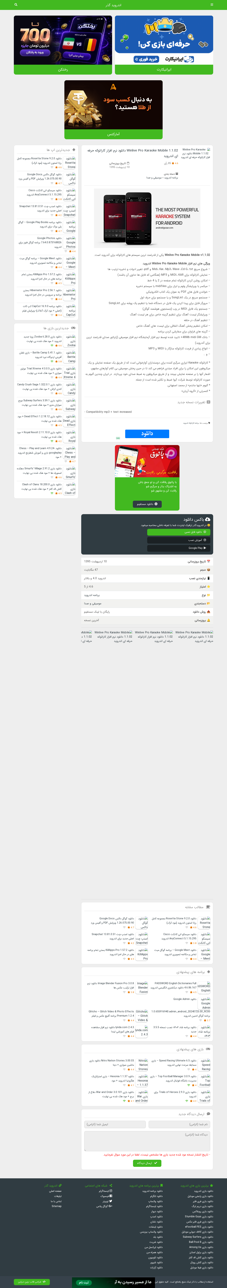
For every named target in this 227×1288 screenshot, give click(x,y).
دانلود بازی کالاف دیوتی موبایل (197, 1232)
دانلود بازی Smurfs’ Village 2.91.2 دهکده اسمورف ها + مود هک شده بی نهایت (39, 471)
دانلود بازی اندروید (203, 1191)
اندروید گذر (113, 5)
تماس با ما (56, 1201)
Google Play (196, 548)
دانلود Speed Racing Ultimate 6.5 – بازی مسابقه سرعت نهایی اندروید (173, 1063)
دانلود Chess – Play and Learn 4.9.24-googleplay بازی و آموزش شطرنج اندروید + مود (40, 452)
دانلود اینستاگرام (154, 1206)
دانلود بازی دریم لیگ (202, 1206)
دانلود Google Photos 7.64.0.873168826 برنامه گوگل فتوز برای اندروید (40, 242)
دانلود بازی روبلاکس (202, 1212)
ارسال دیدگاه (145, 1163)
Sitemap (57, 1206)
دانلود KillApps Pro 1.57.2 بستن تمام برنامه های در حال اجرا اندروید (110, 952)
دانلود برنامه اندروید (152, 1191)
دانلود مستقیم (145, 504)
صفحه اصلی (55, 1191)
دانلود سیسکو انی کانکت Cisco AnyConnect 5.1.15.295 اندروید (178, 936)
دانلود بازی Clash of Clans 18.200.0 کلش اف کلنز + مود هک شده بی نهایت (41, 487)
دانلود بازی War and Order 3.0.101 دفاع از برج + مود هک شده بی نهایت (111, 1094)
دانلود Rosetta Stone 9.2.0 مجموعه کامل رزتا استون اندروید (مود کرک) (174, 921)
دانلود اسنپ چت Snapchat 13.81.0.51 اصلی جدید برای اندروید (113, 936)
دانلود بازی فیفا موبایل (201, 1268)
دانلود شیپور (156, 1263)
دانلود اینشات (156, 1227)
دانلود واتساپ (155, 1201)
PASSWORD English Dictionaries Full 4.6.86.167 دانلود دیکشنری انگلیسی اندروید (173, 986)
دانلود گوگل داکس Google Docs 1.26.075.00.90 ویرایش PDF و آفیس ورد (112, 921)
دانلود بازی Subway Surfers (198, 1237)
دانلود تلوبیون (155, 1258)
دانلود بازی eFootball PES (199, 1227)
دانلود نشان (156, 1222)
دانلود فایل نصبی (194, 532)
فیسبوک (105, 1196)
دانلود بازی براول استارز (201, 1252)
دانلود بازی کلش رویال (201, 1263)
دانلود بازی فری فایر (203, 1201)
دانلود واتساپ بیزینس (151, 1232)
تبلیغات (58, 1196)
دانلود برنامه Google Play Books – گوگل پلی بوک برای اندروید (40, 224)
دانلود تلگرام (156, 1196)
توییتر (106, 1201)
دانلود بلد (158, 1237)
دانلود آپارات (156, 1268)
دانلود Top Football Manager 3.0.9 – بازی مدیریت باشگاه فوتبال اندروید (173, 1079)
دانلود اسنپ (156, 1217)
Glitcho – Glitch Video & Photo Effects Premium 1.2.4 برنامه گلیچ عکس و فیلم (111, 1014)
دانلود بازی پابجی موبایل (200, 1196)
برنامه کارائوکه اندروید (191, 423)
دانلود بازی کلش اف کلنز (201, 1258)
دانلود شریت (156, 1242)
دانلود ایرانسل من (154, 1247)
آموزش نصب (195, 540)
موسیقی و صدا (154, 178)
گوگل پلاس (102, 1206)
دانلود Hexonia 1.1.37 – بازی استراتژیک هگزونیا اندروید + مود (113, 1079)
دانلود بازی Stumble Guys (199, 1217)
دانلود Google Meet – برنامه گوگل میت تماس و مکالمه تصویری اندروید (175, 952)
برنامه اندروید (171, 178)
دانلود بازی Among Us (201, 1247)
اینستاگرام (104, 1191)
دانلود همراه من (154, 1252)
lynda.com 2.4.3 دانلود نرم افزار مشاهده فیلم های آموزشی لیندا (112, 1029)
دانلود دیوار (157, 1212)
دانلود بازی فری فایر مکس (199, 1222)
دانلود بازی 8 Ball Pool (201, 1242)
